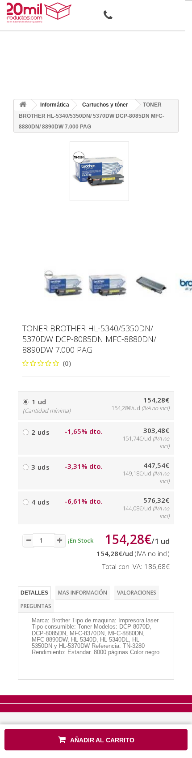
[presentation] (47, 257)
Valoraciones (136, 592)
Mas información (82, 592)
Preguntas (36, 606)
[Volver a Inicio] (22, 105)
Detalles (34, 593)
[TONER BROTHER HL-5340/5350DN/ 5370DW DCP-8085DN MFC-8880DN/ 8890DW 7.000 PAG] (64, 285)
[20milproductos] (39, 12)
